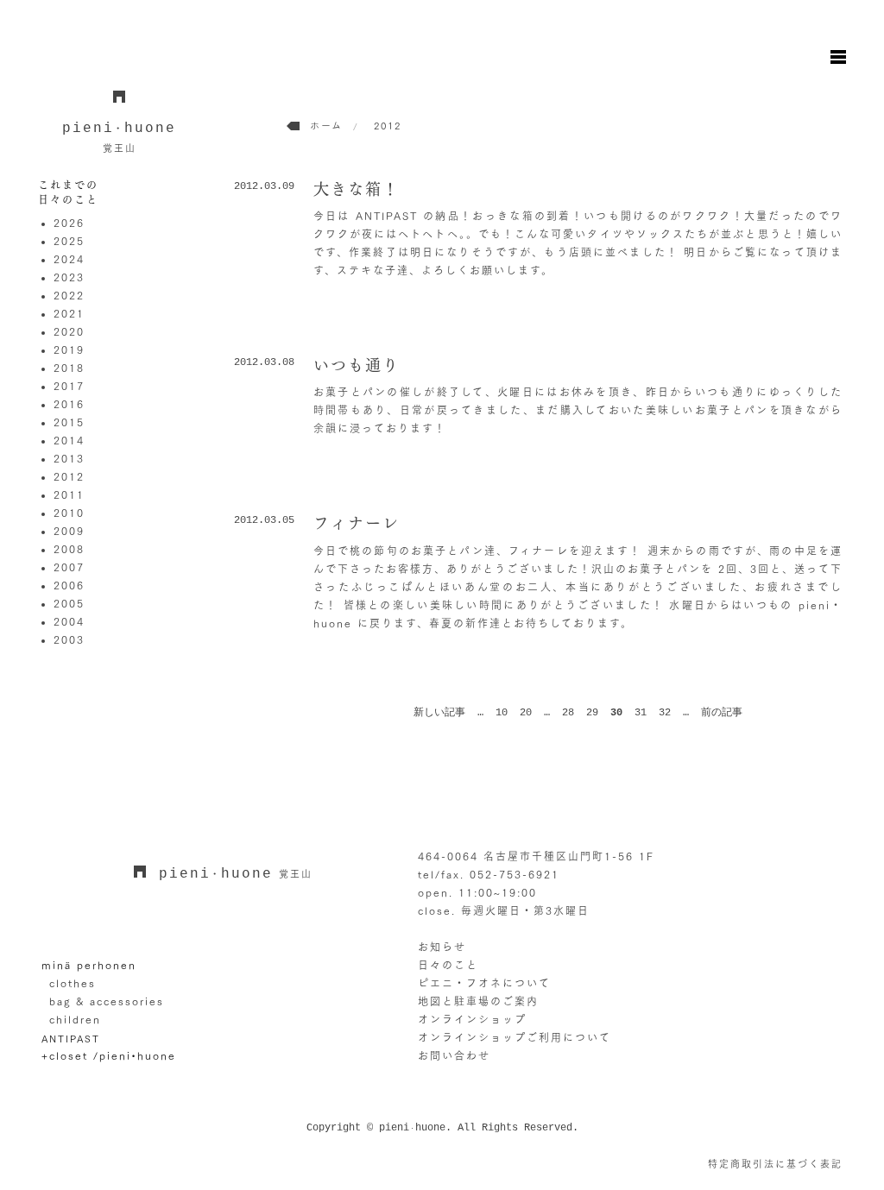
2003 (69, 639)
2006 (69, 585)
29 (592, 713)
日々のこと (448, 965)
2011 (69, 494)
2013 (69, 458)
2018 (69, 367)
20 (526, 713)
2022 (69, 295)
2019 (69, 349)
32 (665, 713)
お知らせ (442, 946)
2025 (69, 241)
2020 (69, 331)
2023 (69, 277)
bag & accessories (106, 1001)
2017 (69, 386)
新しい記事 (439, 713)
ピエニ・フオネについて (484, 983)
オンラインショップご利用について (514, 1037)
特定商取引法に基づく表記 (775, 1163)
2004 (69, 621)
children (75, 1019)
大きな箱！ (356, 189)
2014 (69, 440)
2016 (69, 404)
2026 (69, 222)
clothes (72, 983)
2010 (69, 512)
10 (502, 713)
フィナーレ (356, 523)
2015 (69, 422)
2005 (69, 603)
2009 (69, 531)
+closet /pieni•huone (108, 1055)
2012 (69, 476)
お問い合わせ (454, 1055)
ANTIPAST (70, 1037)
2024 (69, 259)
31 (641, 713)
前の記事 (721, 713)
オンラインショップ (472, 1019)
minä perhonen (88, 965)
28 (568, 713)
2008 (69, 549)
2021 (69, 313)
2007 (69, 567)
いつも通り (356, 365)
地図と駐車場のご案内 (478, 1001)
